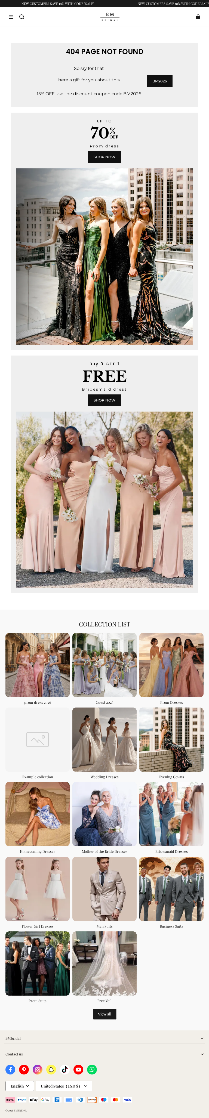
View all (104, 1014)
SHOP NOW (104, 157)
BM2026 (159, 81)
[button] (10, 16)
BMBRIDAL (20, 1110)
